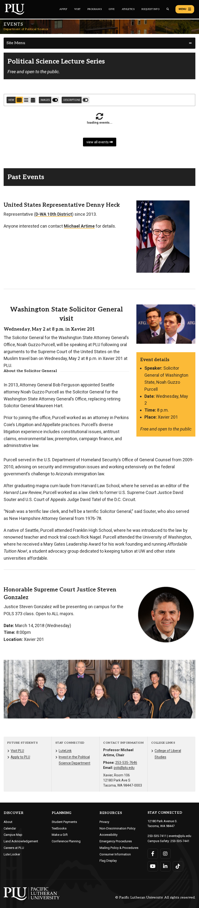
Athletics (128, 9)
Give (112, 9)
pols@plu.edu (124, 768)
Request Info (150, 9)
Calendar (10, 828)
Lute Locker (12, 854)
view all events (97, 142)
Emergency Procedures (116, 841)
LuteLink (65, 751)
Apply (63, 9)
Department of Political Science (26, 29)
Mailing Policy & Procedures (119, 848)
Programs (94, 9)
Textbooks (59, 828)
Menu (182, 9)
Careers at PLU (14, 848)
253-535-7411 (157, 836)
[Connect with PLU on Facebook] (153, 854)
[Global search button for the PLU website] (168, 9)
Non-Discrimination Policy (117, 828)
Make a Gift (60, 834)
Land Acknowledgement (21, 841)
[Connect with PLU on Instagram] (165, 854)
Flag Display (108, 860)
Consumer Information (115, 854)
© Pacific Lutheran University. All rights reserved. (155, 898)
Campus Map (13, 834)
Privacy (104, 822)
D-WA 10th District (53, 214)
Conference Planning (66, 841)
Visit (77, 9)
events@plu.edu (180, 836)
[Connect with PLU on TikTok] (178, 866)
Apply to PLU (20, 757)
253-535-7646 (126, 763)
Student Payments (64, 822)
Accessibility (108, 834)
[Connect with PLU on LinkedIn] (165, 866)
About (8, 822)
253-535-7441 (179, 841)
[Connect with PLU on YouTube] (153, 866)
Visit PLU (17, 751)
